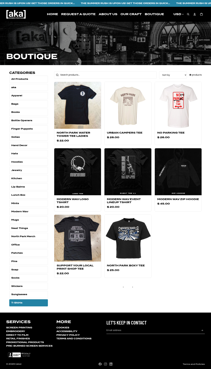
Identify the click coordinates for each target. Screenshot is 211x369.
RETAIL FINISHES (18, 338)
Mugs (15, 220)
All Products (19, 79)
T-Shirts (16, 302)
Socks (15, 278)
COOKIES (62, 327)
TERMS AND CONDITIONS (73, 338)
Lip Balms (18, 187)
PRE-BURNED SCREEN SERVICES (29, 346)
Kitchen (16, 178)
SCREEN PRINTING (19, 327)
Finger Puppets (22, 129)
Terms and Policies (194, 364)
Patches (17, 253)
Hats (14, 153)
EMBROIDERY (15, 331)
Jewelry (16, 170)
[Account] (194, 14)
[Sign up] (202, 330)
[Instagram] (105, 364)
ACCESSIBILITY (66, 331)
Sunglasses (19, 294)
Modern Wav (19, 211)
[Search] (188, 14)
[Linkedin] (111, 364)
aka (13, 87)
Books (15, 112)
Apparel (16, 95)
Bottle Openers (21, 120)
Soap (14, 269)
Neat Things (19, 228)
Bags (14, 104)
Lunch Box (18, 195)
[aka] (18, 364)
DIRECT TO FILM (17, 335)
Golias (15, 137)
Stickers (17, 286)
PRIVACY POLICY (68, 335)
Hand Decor (19, 145)
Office (15, 244)
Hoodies (17, 162)
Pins (14, 261)
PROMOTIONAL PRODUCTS (25, 342)
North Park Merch (23, 236)
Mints (15, 203)
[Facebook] (100, 364)
